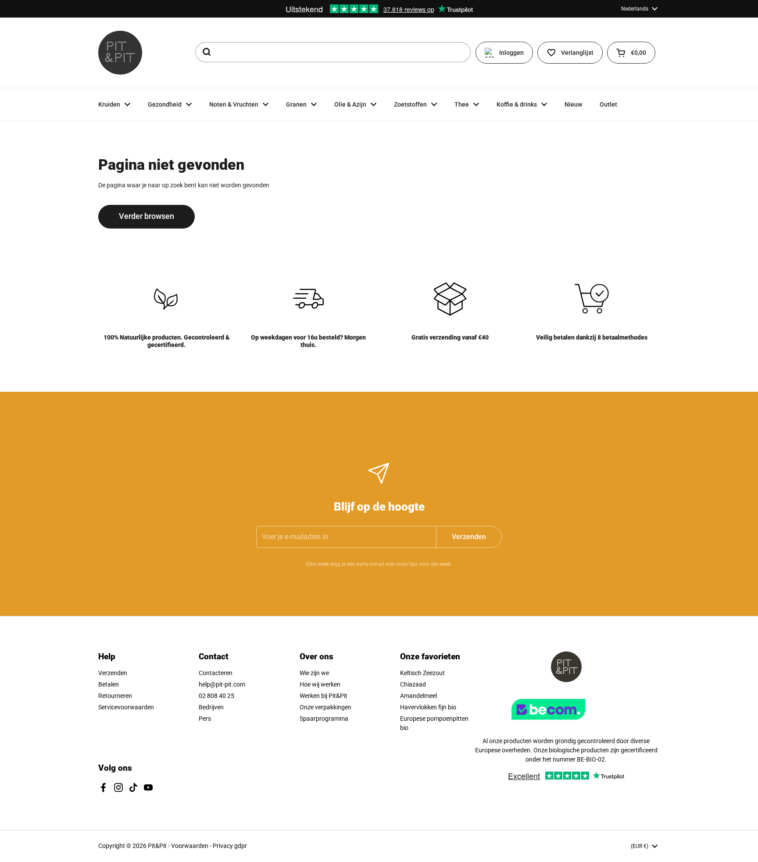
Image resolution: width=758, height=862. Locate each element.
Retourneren (115, 695)
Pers (205, 718)
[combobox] (333, 52)
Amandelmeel (418, 695)
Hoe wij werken (320, 684)
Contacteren (215, 672)
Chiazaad (413, 684)
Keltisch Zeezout (422, 672)
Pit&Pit (157, 845)
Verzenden (112, 672)
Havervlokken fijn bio (428, 707)
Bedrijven (211, 707)
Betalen (108, 684)
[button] (631, 53)
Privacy (223, 845)
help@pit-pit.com (222, 684)
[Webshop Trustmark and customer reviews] (566, 722)
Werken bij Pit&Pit (323, 695)
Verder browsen (146, 216)
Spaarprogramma (324, 718)
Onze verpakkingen (325, 707)
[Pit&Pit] (120, 53)
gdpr (240, 845)
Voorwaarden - (192, 845)
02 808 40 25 (216, 695)
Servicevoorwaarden (126, 707)
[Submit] (206, 52)
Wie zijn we (314, 672)
